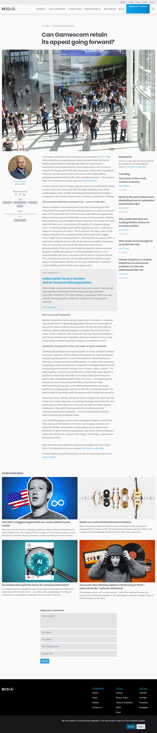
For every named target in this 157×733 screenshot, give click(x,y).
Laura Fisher (123, 230)
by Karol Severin (20, 182)
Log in (152, 2)
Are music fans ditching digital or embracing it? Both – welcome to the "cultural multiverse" (112, 586)
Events (95, 693)
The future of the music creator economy (132, 180)
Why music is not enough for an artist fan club (136, 242)
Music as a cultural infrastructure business (105, 522)
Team (145, 2)
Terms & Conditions (124, 702)
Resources (110, 9)
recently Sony (90, 180)
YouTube (143, 698)
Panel (138, 2)
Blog (121, 9)
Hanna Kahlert (124, 208)
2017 (102, 157)
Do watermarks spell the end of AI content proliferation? (35, 585)
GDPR (118, 707)
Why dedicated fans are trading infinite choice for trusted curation (134, 222)
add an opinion (49, 457)
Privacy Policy (122, 698)
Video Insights (92, 9)
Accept (131, 726)
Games (19, 206)
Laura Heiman (12, 149)
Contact (123, 2)
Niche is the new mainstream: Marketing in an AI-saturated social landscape (136, 200)
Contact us (97, 707)
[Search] (153, 11)
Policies (119, 693)
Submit (45, 661)
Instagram (143, 707)
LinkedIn (143, 693)
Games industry (20, 202)
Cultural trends (19, 220)
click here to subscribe (92, 448)
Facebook (143, 702)
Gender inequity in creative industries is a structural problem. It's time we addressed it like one (135, 265)
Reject (141, 726)
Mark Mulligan (124, 186)
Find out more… (49, 307)
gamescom (7, 202)
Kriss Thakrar (124, 249)
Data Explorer (57, 9)
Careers (95, 702)
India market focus (67, 281)
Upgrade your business (138, 6)
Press (131, 2)
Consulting (74, 9)
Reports (41, 9)
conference (33, 202)
